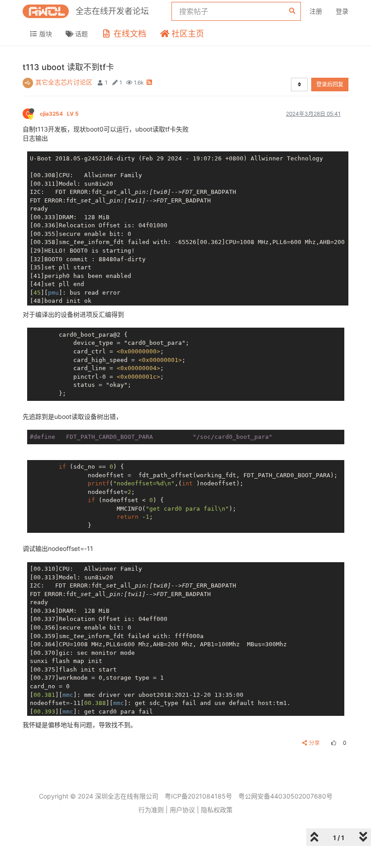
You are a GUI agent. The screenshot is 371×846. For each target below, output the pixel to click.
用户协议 (182, 809)
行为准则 (151, 809)
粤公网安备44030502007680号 (285, 796)
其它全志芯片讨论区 (63, 82)
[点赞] (332, 742)
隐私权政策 (217, 809)
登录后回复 (329, 84)
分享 (314, 742)
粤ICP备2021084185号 (198, 796)
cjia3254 (59, 113)
